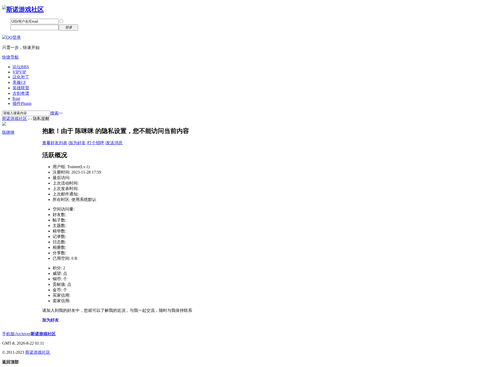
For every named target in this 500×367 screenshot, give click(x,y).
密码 (6, 27)
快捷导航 (10, 57)
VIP (19, 72)
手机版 (8, 334)
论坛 (20, 67)
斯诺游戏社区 (14, 118)
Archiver (22, 334)
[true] (61, 113)
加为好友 (77, 143)
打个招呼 (96, 143)
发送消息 (114, 143)
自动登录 (72, 21)
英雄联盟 (20, 88)
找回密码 (90, 21)
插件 (22, 103)
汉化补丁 (20, 77)
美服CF (19, 82)
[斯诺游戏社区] (23, 9)
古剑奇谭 (20, 93)
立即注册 (90, 27)
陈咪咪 (8, 132)
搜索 (54, 113)
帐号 (6, 21)
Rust (16, 98)
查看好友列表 (54, 143)
